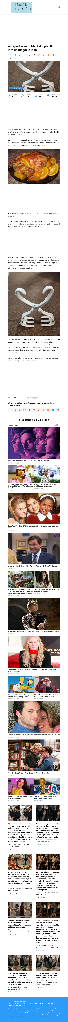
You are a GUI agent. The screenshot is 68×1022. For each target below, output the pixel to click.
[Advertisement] (34, 30)
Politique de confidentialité (17, 1003)
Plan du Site (48, 1003)
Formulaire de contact (16, 1005)
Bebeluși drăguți (16, 88)
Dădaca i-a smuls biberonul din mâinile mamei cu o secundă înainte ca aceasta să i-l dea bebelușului (19, 924)
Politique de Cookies (35, 1003)
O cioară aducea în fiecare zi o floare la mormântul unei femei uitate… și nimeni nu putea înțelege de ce (47, 976)
